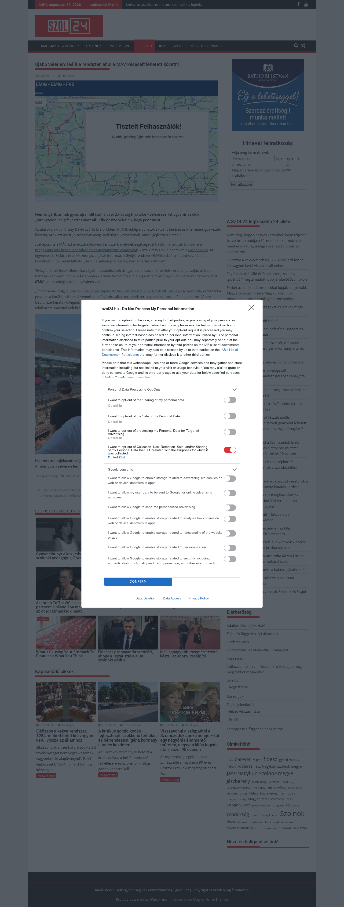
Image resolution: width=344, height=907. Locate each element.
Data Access (172, 598)
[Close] (253, 309)
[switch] (230, 400)
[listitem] (172, 389)
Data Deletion (145, 598)
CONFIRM (138, 581)
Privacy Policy (198, 598)
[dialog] (172, 453)
